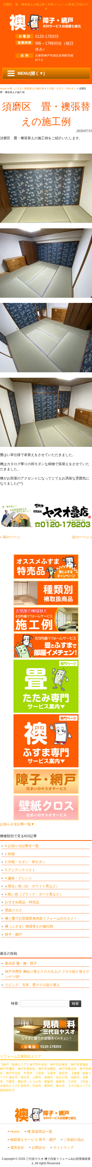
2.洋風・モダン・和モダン (25, 862)
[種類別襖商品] (46, 604)
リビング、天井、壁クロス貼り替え (32, 985)
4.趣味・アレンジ (18, 878)
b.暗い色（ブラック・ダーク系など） (34, 894)
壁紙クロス (13, 910)
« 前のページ (10, 537)
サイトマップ (63, 1147)
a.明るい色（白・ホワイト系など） (32, 886)
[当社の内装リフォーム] (46, 657)
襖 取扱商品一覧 (39, 1131)
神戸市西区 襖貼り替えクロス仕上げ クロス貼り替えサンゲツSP (47, 974)
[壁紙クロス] (46, 819)
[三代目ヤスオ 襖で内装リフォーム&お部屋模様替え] (46, 29)
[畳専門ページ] (46, 711)
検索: (15, 1004)
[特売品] (46, 578)
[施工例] (46, 631)
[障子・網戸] (46, 792)
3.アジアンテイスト (20, 870)
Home (15, 1131)
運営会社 (17, 1147)
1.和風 (10, 854)
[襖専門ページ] (46, 766)
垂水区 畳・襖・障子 (21, 963)
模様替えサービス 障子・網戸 (33, 1140)
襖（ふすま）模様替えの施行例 (29, 926)
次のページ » (82, 537)
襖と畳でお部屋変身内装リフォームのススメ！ (41, 918)
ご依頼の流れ (74, 1140)
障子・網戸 (13, 934)
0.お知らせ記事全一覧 (22, 846)
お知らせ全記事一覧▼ (17, 824)
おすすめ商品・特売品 (22, 902)
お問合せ (38, 1147)
